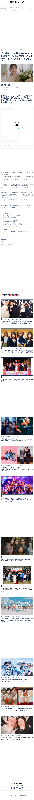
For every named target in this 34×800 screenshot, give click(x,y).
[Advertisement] (17, 268)
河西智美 (12, 199)
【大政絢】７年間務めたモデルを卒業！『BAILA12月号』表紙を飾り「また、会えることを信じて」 (17, 9)
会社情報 (12, 793)
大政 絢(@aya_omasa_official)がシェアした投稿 (17, 145)
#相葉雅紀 (13, 217)
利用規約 (16, 795)
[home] (17, 2)
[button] (31, 2)
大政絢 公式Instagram (6, 242)
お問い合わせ (18, 793)
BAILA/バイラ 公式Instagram (8, 244)
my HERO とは (5, 793)
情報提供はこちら (24, 795)
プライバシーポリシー (27, 793)
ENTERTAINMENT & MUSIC (12, 7)
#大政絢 (16, 215)
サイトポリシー (9, 795)
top (2, 7)
